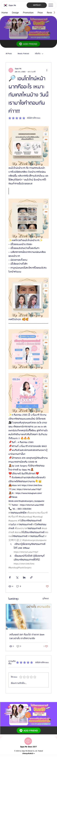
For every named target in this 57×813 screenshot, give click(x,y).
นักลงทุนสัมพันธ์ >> (28, 753)
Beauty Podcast (23, 53)
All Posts (9, 53)
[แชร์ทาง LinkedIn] (24, 577)
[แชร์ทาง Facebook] (9, 577)
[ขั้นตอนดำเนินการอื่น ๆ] (47, 70)
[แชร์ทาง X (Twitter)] (17, 577)
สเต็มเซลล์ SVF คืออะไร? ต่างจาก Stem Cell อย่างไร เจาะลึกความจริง (26, 636)
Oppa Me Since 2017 (28, 746)
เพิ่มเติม (37, 53)
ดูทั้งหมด (46, 598)
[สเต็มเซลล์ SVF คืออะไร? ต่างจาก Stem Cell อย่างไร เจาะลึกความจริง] (28, 616)
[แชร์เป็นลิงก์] (31, 577)
